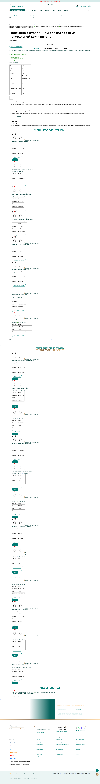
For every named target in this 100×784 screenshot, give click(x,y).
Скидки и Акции (39, 751)
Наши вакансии (78, 749)
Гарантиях (19, 116)
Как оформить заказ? (60, 746)
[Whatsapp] (79, 728)
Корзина (38, 739)
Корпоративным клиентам (80, 742)
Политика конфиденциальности (62, 742)
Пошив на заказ (39, 754)
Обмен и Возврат (40, 749)
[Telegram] (84, 728)
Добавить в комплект (51, 48)
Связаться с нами (27, 773)
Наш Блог (38, 756)
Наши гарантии (39, 746)
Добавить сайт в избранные (17, 773)
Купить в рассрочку (59, 754)
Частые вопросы (59, 751)
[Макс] (76, 728)
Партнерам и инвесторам (80, 744)
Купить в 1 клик (17, 157)
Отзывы (47, 10)
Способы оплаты (40, 744)
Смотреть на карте (40, 732)
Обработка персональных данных (62, 744)
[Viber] (82, 728)
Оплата (40, 10)
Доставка (34, 10)
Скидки (53, 10)
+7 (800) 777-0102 (25, 5)
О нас (59, 10)
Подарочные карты (59, 749)
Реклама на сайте (79, 746)
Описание (36, 48)
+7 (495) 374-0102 (16, 5)
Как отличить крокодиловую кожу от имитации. (18, 105)
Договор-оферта (59, 739)
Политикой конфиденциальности (77, 714)
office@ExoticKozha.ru (80, 730)
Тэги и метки (78, 751)
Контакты (66, 10)
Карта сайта (35, 773)
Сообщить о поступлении (16, 46)
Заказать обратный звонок (17, 6)
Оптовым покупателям (80, 739)
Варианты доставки (40, 742)
